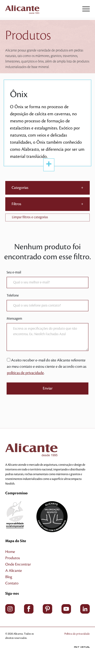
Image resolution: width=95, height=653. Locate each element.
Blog (8, 577)
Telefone (13, 295)
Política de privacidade (77, 633)
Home (10, 552)
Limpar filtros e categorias (30, 217)
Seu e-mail (14, 272)
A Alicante (13, 571)
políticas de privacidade (25, 373)
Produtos (12, 558)
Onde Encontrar (18, 564)
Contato (11, 583)
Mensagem (14, 318)
